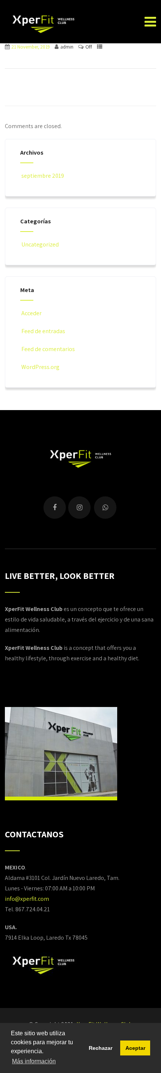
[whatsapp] (105, 507)
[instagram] (79, 507)
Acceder (31, 313)
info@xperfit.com (27, 899)
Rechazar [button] (100, 1048)
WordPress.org (40, 367)
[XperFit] (43, 22)
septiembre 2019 (42, 176)
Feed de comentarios (48, 349)
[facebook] (54, 507)
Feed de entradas (43, 331)
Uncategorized (40, 244)
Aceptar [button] (135, 1048)
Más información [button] (34, 1061)
